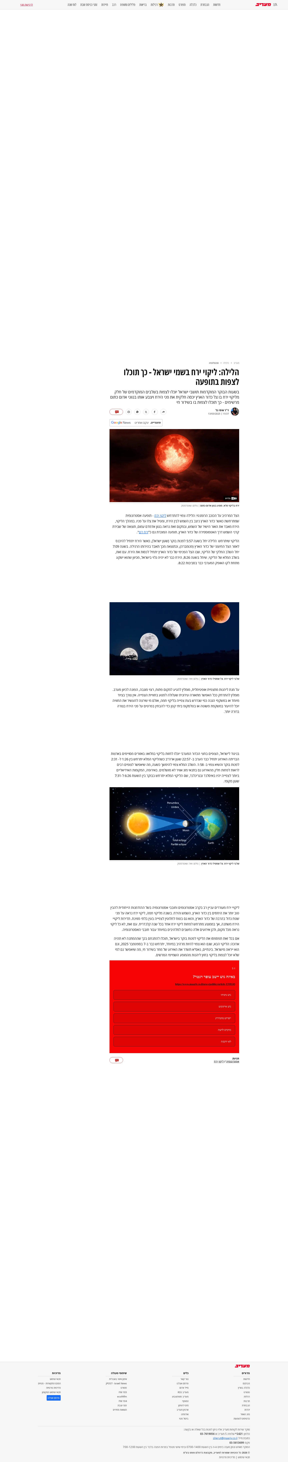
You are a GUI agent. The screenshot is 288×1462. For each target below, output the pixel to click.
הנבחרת (204, 4)
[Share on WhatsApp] (137, 412)
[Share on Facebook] (155, 412)
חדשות (216, 4)
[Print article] (129, 412)
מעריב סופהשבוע (180, 1396)
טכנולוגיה (214, 362)
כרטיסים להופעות (242, 1418)
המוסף (185, 1401)
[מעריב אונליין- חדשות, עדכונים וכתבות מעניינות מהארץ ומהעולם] (263, 4)
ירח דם (143, 532)
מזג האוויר (245, 1414)
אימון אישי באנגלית (118, 1379)
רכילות (154, 4)
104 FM (123, 1401)
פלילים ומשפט (127, 4)
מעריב (236, 362)
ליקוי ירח (160, 515)
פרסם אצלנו (182, 1383)
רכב (114, 4)
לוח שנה (72, 4)
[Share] (163, 412)
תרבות (171, 4)
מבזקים (246, 1383)
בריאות (143, 4)
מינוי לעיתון (183, 1405)
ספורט (182, 4)
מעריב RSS (183, 1392)
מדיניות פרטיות (53, 1387)
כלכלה (193, 4)
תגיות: (235, 1058)
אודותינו (184, 1414)
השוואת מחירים (120, 1409)
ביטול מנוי (183, 1418)
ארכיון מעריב (182, 1409)
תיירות (104, 4)
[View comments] (116, 412)
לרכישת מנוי (26, 5)
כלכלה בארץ (244, 1387)
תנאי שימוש (55, 1379)
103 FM (123, 1392)
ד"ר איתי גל (222, 410)
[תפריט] (275, 5)
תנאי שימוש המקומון (51, 1392)
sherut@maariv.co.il (225, 1438)
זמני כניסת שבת (88, 4)
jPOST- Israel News (116, 1383)
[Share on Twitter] (146, 412)
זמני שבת (122, 1405)
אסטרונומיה (232, 1061)
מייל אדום (184, 1387)
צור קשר (184, 1379)
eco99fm (122, 1396)
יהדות (247, 1409)
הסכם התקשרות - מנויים (49, 1383)
